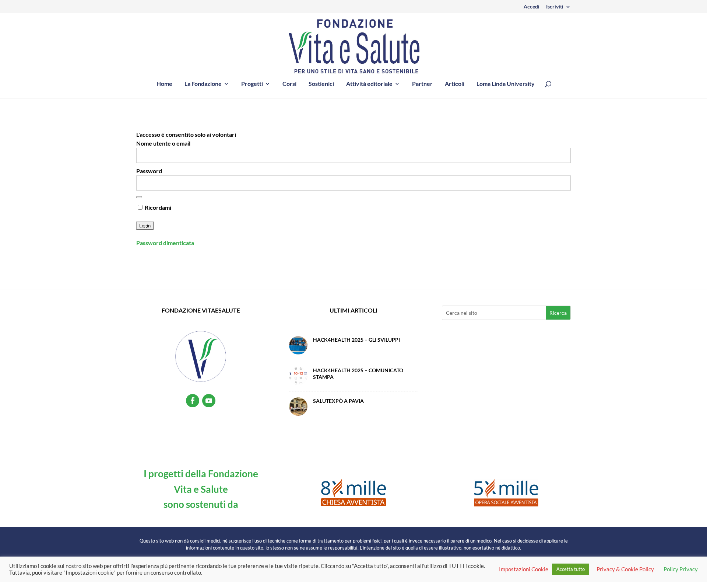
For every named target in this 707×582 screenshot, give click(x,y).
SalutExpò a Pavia (338, 401)
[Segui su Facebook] (192, 400)
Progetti (252, 84)
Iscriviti (554, 7)
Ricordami (157, 207)
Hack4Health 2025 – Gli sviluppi (356, 340)
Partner (422, 84)
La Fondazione (203, 84)
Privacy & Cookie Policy (625, 569)
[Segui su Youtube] (208, 400)
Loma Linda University (505, 84)
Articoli (454, 84)
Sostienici (321, 84)
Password (149, 170)
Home (164, 84)
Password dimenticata (165, 242)
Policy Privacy (681, 569)
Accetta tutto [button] (570, 569)
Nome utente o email (163, 143)
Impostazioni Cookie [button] (523, 569)
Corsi (289, 84)
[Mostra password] (139, 197)
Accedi (531, 7)
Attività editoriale (369, 84)
